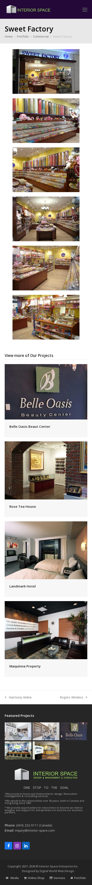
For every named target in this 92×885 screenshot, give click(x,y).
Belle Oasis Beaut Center (29, 426)
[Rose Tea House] (46, 470)
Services (59, 878)
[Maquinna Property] (46, 630)
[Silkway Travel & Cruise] (18, 750)
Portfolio (80, 878)
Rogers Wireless (71, 697)
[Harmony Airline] (46, 750)
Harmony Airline (20, 697)
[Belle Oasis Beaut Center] (46, 391)
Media (14, 878)
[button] (84, 9)
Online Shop (36, 878)
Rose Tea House (22, 506)
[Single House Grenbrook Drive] (46, 731)
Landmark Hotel (22, 586)
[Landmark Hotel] (46, 550)
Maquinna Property (25, 666)
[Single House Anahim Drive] (18, 731)
